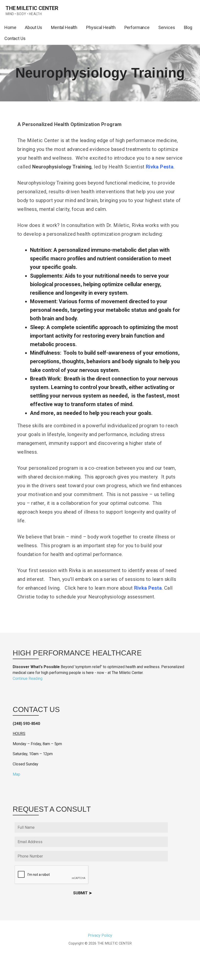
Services (166, 27)
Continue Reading (27, 678)
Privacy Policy (100, 935)
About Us (33, 27)
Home (10, 27)
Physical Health (101, 27)
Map (16, 774)
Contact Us (14, 38)
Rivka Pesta (148, 588)
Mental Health (64, 27)
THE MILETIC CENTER (32, 8)
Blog (188, 27)
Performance (137, 27)
